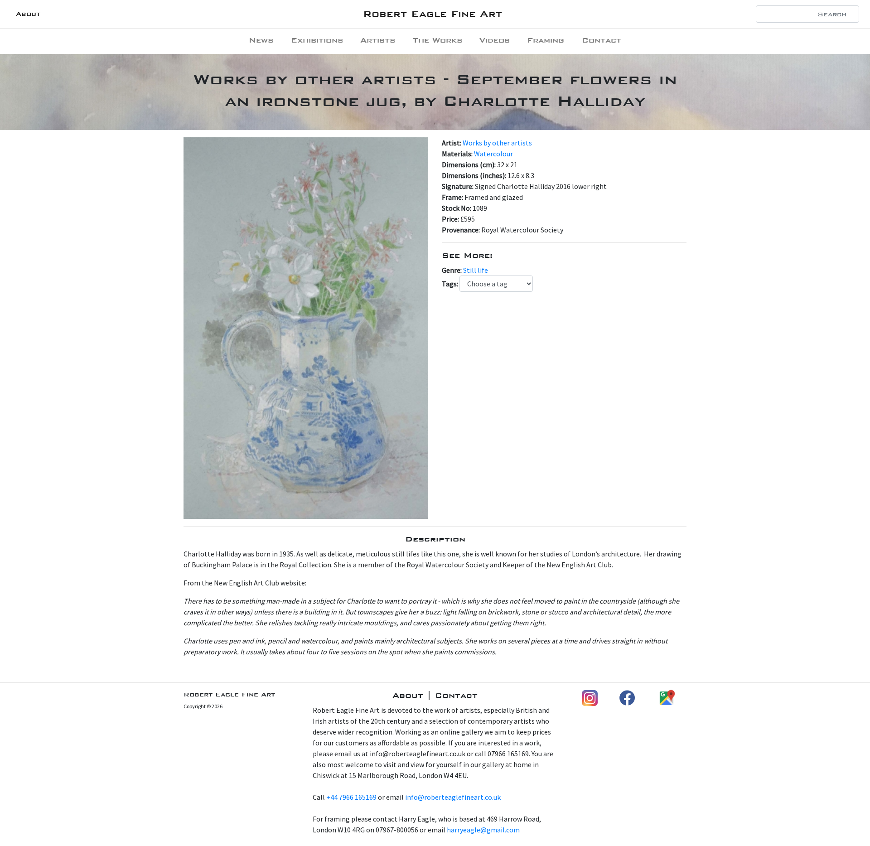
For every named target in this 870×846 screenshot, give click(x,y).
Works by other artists (497, 142)
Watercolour (493, 153)
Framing (545, 40)
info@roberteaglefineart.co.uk (453, 797)
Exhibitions (317, 40)
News (261, 40)
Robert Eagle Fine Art (432, 13)
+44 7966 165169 (351, 797)
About (28, 14)
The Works (437, 40)
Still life (475, 270)
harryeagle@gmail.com (483, 829)
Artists (377, 40)
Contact (601, 40)
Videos (494, 40)
